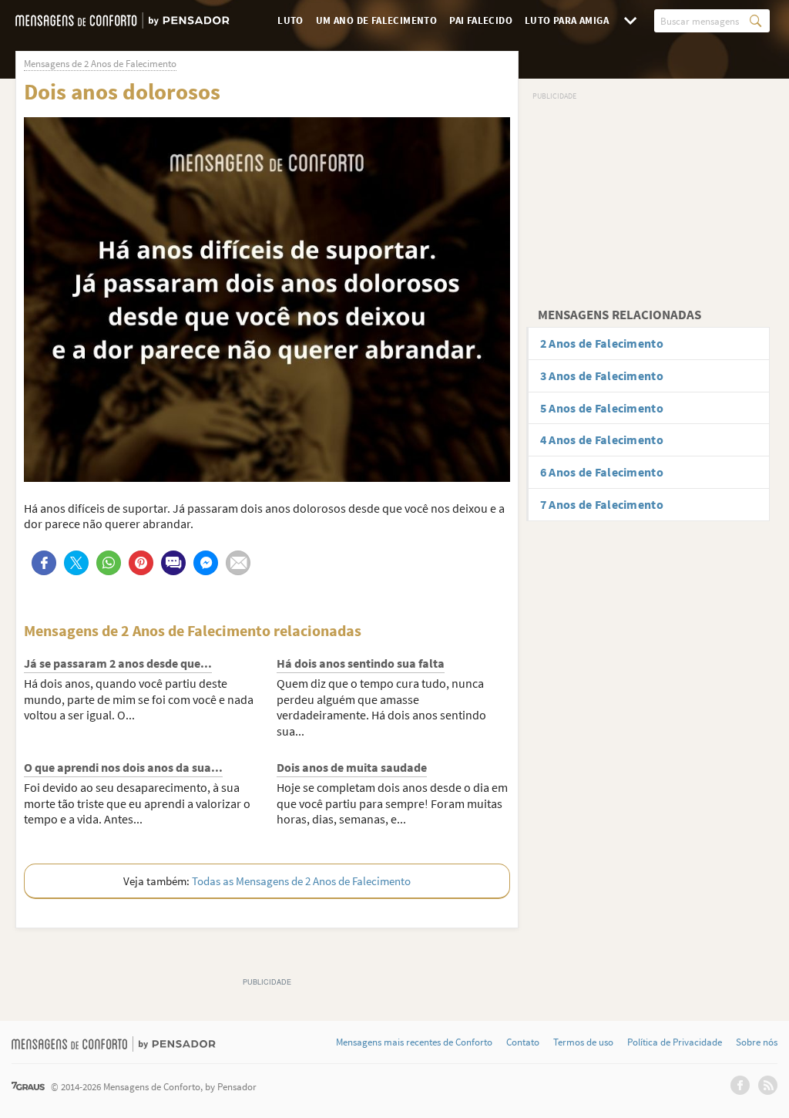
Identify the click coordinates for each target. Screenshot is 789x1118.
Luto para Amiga (567, 20)
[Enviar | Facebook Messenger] (205, 563)
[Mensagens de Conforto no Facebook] (740, 1085)
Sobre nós (756, 1042)
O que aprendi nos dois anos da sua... (123, 767)
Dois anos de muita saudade (352, 767)
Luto (290, 20)
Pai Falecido (480, 20)
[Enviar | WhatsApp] (108, 563)
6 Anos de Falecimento (601, 472)
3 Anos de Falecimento (601, 375)
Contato (522, 1042)
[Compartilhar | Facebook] (44, 563)
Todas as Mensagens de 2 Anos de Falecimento (301, 881)
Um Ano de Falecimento (376, 20)
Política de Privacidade (674, 1042)
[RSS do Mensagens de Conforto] (767, 1085)
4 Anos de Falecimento (601, 439)
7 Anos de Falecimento (601, 504)
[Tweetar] (76, 563)
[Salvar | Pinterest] (141, 563)
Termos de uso (583, 1042)
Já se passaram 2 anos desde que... (118, 663)
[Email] (238, 563)
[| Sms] (173, 563)
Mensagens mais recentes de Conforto (414, 1042)
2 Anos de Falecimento (601, 343)
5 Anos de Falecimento (601, 408)
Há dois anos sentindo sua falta (361, 663)
